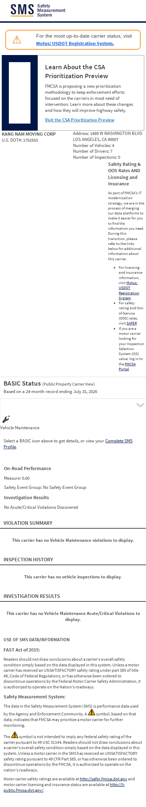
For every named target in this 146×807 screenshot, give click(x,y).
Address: (81, 133)
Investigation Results (32, 596)
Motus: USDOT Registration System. (75, 43)
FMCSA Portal (127, 366)
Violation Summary (28, 522)
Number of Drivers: (91, 151)
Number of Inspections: (95, 157)
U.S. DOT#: (12, 140)
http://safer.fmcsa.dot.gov (103, 778)
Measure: (13, 478)
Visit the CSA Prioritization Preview (79, 120)
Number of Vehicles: (92, 145)
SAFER (132, 323)
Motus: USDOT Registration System (129, 290)
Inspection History (28, 559)
